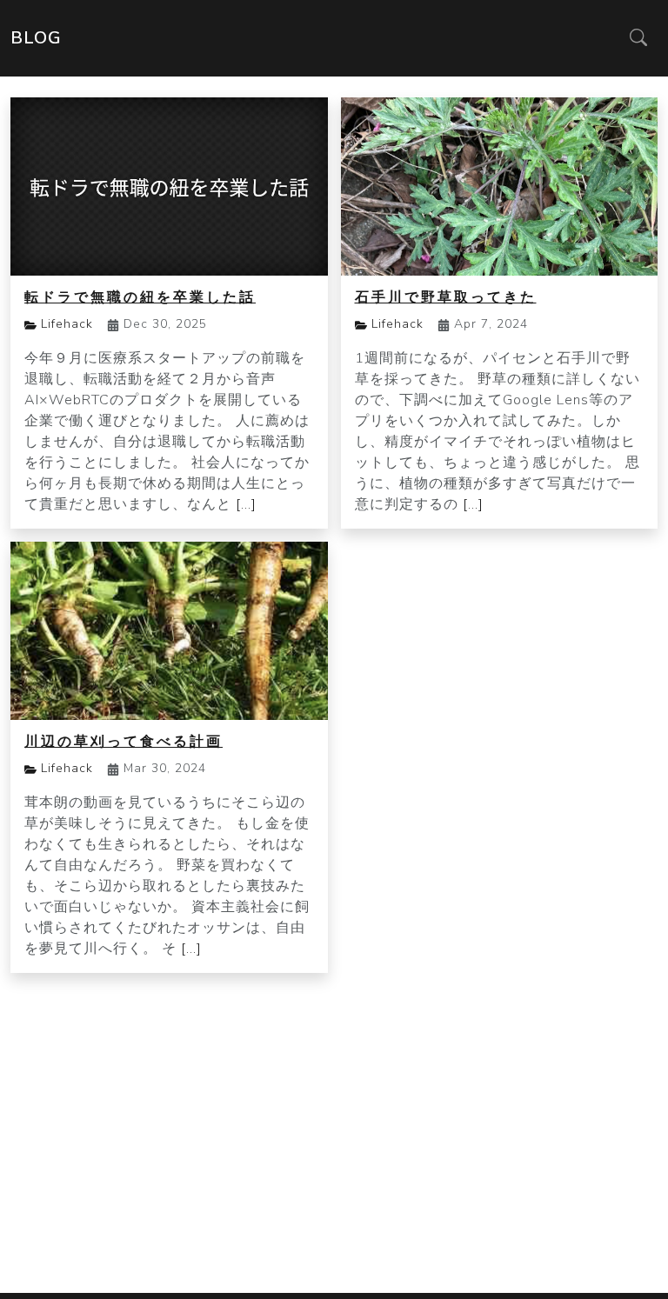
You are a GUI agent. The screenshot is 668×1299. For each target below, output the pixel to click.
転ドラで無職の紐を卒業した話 (140, 297)
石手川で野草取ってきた (446, 297)
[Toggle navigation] (638, 38)
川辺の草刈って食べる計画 (123, 741)
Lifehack (67, 324)
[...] (246, 504)
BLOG (36, 38)
